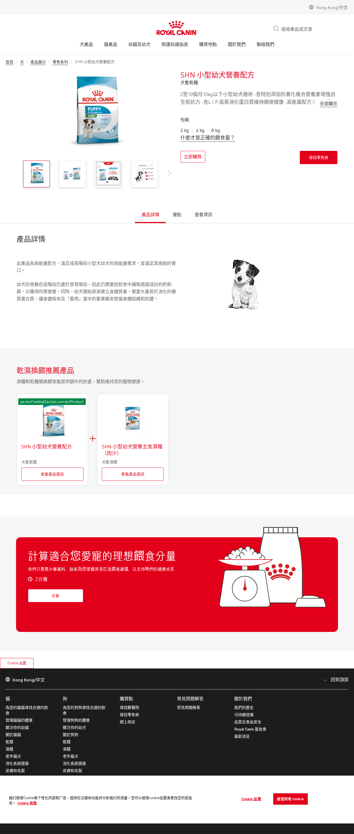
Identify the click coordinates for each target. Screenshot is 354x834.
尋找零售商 (129, 714)
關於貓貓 (13, 734)
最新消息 (242, 736)
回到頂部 (339, 679)
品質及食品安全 (247, 721)
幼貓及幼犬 (139, 44)
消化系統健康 (17, 763)
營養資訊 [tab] (203, 214)
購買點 (126, 698)
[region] (177, 799)
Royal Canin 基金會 (250, 729)
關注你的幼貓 (17, 727)
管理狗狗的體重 (76, 720)
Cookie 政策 (27, 803)
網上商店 (127, 721)
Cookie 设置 (16, 663)
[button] (169, 176)
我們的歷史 (244, 707)
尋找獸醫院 (129, 707)
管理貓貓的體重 (19, 720)
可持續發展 (244, 714)
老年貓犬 (13, 756)
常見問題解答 (190, 698)
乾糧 (9, 741)
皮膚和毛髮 (15, 770)
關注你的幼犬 (74, 727)
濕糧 (9, 749)
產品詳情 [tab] (150, 214)
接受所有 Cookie (290, 799)
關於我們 (243, 698)
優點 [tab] (177, 214)
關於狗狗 (70, 734)
